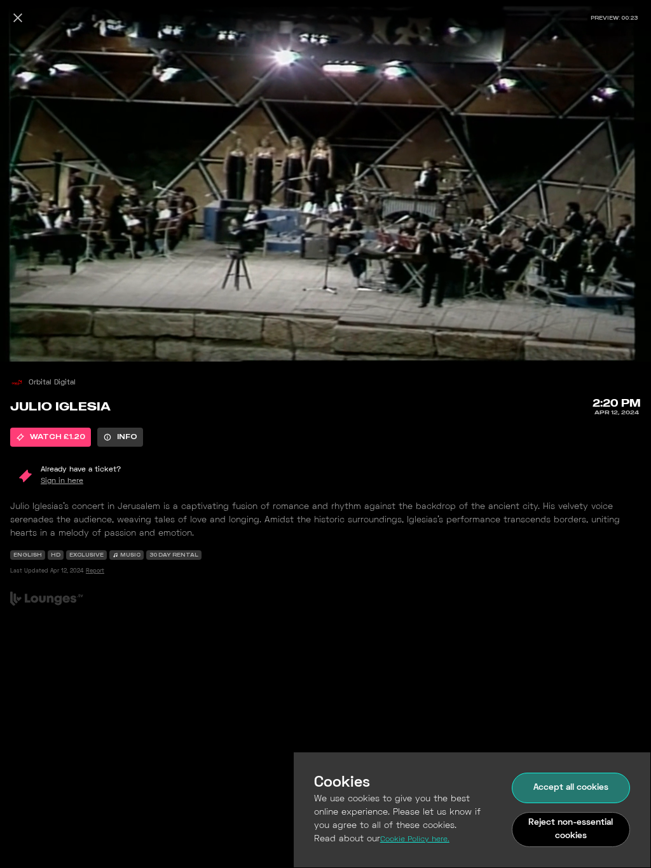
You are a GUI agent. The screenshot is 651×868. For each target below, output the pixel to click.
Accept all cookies (570, 787)
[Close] (17, 17)
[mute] (23, 343)
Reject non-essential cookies (570, 829)
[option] (50, 437)
